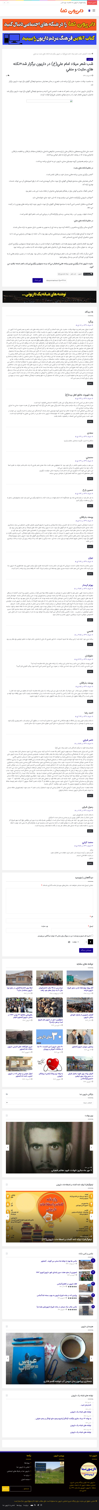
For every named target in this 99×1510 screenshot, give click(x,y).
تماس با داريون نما (23, 1467)
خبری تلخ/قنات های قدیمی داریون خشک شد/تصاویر (20, 1048)
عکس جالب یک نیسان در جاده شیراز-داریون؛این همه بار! (57, 1307)
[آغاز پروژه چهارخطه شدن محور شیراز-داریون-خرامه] (80, 978)
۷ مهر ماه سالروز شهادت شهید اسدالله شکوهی (71, 1170)
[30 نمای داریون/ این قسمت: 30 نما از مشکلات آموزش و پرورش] (49, 1036)
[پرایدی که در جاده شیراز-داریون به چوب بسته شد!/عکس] (86, 1299)
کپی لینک (37, 280)
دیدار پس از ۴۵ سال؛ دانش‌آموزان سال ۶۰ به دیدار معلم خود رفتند (51, 989)
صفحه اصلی (25, 1479)
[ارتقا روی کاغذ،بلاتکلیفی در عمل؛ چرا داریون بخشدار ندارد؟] (19, 978)
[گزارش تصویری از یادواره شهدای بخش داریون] (80, 1005)
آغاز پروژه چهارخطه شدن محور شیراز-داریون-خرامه (80, 989)
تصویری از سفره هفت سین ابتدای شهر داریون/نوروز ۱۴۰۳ (56, 1272)
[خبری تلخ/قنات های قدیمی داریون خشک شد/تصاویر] (19, 1036)
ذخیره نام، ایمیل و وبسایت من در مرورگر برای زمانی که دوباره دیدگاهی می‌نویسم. (64, 936)
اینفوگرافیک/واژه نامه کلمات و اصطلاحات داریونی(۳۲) (67, 1239)
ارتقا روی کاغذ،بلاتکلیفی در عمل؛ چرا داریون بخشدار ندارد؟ (19, 989)
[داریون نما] (72, 11)
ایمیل (90, 926)
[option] (49, 1147)
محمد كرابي (87, 842)
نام (91, 916)
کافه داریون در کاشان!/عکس (67, 1284)
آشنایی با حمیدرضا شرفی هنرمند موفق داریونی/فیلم (68, 1381)
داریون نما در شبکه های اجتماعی (18, 1471)
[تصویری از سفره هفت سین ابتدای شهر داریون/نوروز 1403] (86, 1276)
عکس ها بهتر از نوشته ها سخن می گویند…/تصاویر (59, 1261)
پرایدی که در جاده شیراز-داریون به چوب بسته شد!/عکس (57, 1295)
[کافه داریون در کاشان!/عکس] (86, 1287)
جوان (90, 558)
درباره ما (27, 1475)
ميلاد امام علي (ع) (63, 274)
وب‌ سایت (44, 926)
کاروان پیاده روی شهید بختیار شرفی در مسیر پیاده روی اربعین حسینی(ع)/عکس (80, 1076)
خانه (90, 54)
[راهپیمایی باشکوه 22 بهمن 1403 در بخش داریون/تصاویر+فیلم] (19, 1005)
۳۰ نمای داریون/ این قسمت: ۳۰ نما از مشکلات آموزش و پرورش (50, 1048)
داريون (80, 274)
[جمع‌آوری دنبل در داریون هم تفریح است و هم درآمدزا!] (49, 1007)
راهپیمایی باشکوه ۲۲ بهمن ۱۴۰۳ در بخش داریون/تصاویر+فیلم (20, 1016)
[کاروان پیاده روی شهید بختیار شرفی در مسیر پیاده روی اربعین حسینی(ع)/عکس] (80, 1063)
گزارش (84, 54)
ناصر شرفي (88, 740)
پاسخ (90, 383)
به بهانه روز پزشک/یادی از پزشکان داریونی (51, 1075)
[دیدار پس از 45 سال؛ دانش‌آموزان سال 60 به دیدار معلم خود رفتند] (49, 978)
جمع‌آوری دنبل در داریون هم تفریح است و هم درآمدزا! (50, 1021)
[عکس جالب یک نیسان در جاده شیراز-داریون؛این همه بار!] (86, 1310)
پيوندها (27, 1463)
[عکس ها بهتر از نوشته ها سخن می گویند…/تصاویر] (86, 1265)
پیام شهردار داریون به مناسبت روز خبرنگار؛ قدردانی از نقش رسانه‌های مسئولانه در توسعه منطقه (55, 2)
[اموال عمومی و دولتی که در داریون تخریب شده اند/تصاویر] (19, 1063)
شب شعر (73, 274)
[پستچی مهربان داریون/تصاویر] (80, 1036)
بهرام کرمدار (87, 585)
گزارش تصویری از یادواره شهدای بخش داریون (81, 1016)
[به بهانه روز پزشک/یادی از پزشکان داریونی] (49, 1063)
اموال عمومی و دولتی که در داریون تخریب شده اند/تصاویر (20, 1075)
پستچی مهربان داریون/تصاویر (82, 1046)
